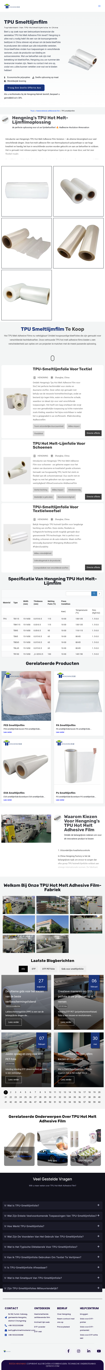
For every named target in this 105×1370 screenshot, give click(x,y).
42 (11, 1102)
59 (94, 1102)
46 (30, 1102)
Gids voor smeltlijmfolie (13, 1006)
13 (65, 1092)
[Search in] (99, 593)
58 (89, 1102)
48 (40, 1102)
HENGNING (43, 377)
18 (89, 1092)
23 (15, 1097)
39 (94, 1097)
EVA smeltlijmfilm (14, 793)
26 (30, 1097)
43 (15, 1102)
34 (70, 1097)
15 (75, 1092)
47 (35, 1102)
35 (75, 1097)
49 (45, 1102)
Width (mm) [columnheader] (25, 602)
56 (79, 1102)
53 (65, 1102)
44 (20, 1102)
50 (50, 1102)
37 (84, 1097)
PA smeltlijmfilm (66, 725)
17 (84, 1092)
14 (70, 1092)
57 (84, 1102)
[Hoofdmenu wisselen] (99, 6)
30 (50, 1097)
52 (60, 1102)
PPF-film (61, 1063)
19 (94, 1092)
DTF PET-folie (63, 1006)
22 (11, 1097)
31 (55, 1097)
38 (89, 1097)
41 (6, 1102)
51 (55, 1102)
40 (99, 1097)
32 (60, 1097)
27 (35, 1097)
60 (99, 1102)
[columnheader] (82, 602)
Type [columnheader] (15, 602)
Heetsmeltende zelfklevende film (48, 111)
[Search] (94, 593)
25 (25, 1097)
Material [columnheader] (6, 602)
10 (50, 1092)
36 (79, 1097)
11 (55, 1092)
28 (40, 1097)
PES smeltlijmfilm (14, 725)
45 (25, 1102)
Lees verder (8, 732)
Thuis (32, 111)
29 (45, 1097)
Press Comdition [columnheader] (65, 602)
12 (60, 1092)
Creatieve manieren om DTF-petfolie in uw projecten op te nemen (75, 996)
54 (70, 1102)
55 (75, 1102)
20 (99, 1092)
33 (65, 1097)
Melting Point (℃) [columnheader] (52, 602)
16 (79, 1092)
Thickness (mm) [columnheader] (38, 602)
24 (20, 1097)
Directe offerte (93, 433)
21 (6, 1097)
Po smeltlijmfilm (65, 793)
